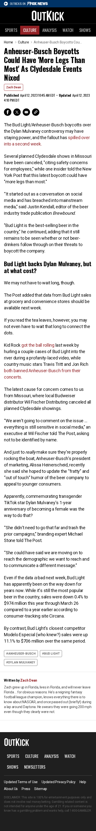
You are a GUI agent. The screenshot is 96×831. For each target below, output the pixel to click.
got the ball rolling (37, 345)
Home (8, 42)
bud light (52, 653)
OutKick (48, 15)
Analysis (49, 30)
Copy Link (35, 112)
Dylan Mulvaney (21, 662)
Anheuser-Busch (22, 653)
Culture (29, 30)
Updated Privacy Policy (59, 782)
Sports (11, 30)
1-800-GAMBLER (80, 810)
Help (83, 782)
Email (26, 112)
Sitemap (40, 789)
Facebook (7, 112)
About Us (11, 789)
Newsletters (34, 767)
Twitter (17, 112)
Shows (85, 30)
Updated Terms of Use (21, 782)
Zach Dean (13, 87)
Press (26, 789)
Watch (68, 30)
